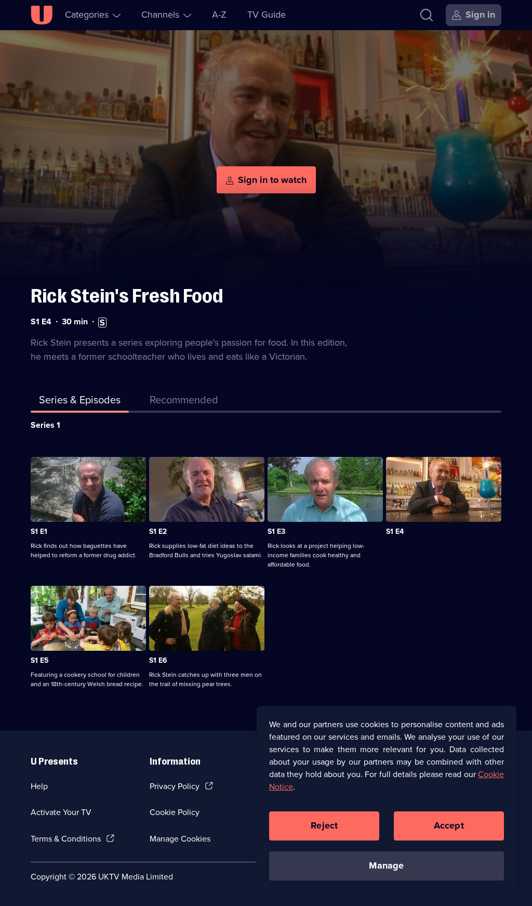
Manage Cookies (180, 839)
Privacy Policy (175, 786)
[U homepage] (41, 15)
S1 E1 (39, 531)
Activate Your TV (61, 812)
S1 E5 (40, 660)
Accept (449, 825)
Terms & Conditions (66, 839)
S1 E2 (158, 531)
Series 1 (45, 425)
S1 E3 (276, 531)
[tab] (184, 402)
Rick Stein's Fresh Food (127, 296)
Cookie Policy (175, 812)
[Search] (426, 15)
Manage (386, 865)
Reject (324, 825)
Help (39, 786)
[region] (386, 800)
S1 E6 (158, 660)
